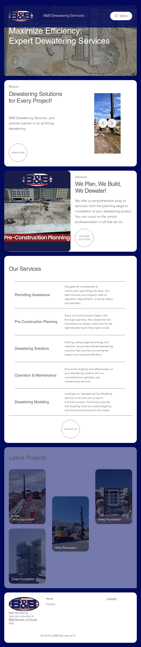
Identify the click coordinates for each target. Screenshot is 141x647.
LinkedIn (111, 598)
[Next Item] (111, 123)
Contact (50, 604)
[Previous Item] (103, 123)
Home (49, 598)
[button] (64, 247)
